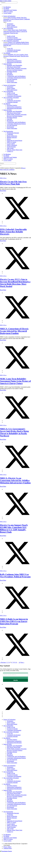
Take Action (10, 148)
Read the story (7, 20)
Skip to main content (5, 0)
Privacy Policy (7, 846)
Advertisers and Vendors (10, 10)
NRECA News (3, 178)
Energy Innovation (12, 82)
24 (19, 662)
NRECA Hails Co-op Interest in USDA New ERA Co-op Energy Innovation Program (14, 621)
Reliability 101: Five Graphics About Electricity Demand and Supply (15, 55)
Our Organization (8, 131)
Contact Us (10, 151)
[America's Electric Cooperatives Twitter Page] (17, 712)
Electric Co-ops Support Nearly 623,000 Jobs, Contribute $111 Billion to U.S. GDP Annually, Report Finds (14, 528)
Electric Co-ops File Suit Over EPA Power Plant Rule (13, 182)
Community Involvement (13, 50)
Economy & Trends (12, 37)
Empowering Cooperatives (14, 60)
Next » (22, 662)
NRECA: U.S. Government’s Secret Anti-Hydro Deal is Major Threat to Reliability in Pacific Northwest (14, 432)
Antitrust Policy (7, 848)
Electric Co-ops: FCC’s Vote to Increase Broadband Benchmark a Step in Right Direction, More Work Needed (15, 282)
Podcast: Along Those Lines (14, 150)
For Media (6, 8)
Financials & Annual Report (14, 140)
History (9, 139)
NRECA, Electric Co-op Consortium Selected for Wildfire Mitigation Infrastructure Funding (15, 480)
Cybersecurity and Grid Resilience (16, 76)
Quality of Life (11, 36)
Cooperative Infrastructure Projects (16, 77)
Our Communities (8, 28)
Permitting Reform (12, 71)
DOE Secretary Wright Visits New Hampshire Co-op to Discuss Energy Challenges (16, 18)
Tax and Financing (12, 79)
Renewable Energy (12, 27)
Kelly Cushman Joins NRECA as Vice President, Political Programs (15, 575)
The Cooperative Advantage (11, 40)
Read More (3, 190)
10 (16, 662)
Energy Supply (11, 25)
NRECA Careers (8, 11)
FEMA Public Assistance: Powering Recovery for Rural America (16, 69)
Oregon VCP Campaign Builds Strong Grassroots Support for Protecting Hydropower (16, 43)
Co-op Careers (7, 13)
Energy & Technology (9, 16)
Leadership (10, 134)
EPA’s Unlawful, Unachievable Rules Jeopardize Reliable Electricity (13, 231)
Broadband (10, 74)
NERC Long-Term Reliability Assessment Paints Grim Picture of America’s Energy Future (15, 381)
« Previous (3, 662)
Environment (10, 81)
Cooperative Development (14, 39)
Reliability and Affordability (14, 65)
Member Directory (12, 137)
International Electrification (14, 62)
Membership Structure (13, 133)
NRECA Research (12, 145)
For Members (7, 7)
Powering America (12, 59)
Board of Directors (12, 136)
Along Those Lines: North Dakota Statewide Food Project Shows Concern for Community (15, 31)
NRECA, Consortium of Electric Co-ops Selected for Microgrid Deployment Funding (14, 331)
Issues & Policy (7, 64)
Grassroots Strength (12, 51)
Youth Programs (11, 146)
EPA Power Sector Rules (13, 67)
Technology (10, 23)
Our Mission (6, 53)
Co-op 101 (10, 48)
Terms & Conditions (8, 169)
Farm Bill (9, 73)
